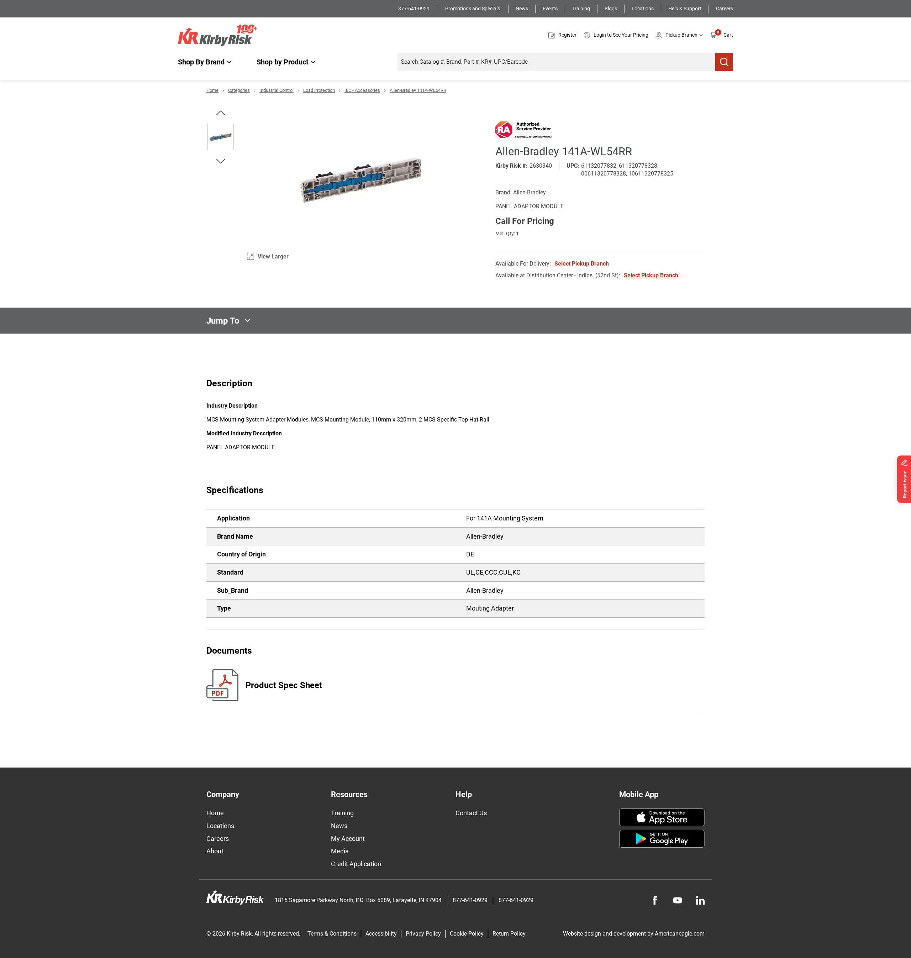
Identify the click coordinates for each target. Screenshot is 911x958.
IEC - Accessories (362, 90)
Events (550, 8)
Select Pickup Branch (581, 263)
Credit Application (356, 864)
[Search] (724, 62)
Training (581, 8)
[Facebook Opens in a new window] (655, 900)
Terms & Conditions (332, 933)
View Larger (273, 256)
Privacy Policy (423, 933)
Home (212, 90)
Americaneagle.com (680, 933)
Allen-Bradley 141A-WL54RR (418, 90)
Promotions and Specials (473, 8)
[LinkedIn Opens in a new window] (700, 900)
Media (340, 851)
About (214, 851)
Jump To (222, 320)
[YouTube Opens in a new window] (677, 900)
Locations (643, 8)
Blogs (611, 8)
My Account (348, 838)
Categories (239, 90)
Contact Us (471, 813)
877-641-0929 (414, 8)
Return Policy (509, 933)
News (522, 8)
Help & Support (684, 8)
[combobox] (556, 62)
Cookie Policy (467, 933)
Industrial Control (276, 90)
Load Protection (319, 90)
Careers (724, 8)
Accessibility (381, 933)
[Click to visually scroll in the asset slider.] (220, 113)
